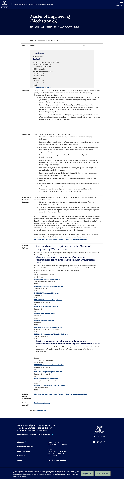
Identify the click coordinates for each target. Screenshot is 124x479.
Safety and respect (24, 451)
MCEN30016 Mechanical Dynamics (46, 307)
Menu (121, 5)
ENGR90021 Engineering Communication (48, 286)
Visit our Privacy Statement (69, 474)
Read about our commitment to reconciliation (33, 434)
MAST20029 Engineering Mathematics (48, 327)
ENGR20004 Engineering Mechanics (47, 279)
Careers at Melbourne (25, 447)
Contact (20, 460)
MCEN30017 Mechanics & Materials (46, 293)
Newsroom (21, 456)
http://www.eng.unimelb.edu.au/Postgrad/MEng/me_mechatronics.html (60, 239)
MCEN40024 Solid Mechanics (44, 313)
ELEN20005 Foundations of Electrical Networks (51, 334)
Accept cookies (87, 474)
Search (117, 5)
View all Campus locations (57, 460)
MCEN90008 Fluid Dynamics (44, 320)
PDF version (41, 410)
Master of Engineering (42, 403)
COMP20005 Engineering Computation (48, 300)
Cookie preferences (103, 474)
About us (20, 442)
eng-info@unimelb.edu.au (42, 87)
